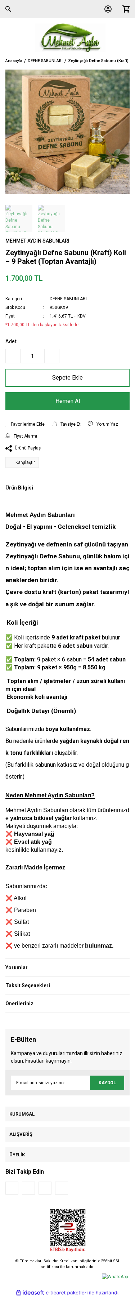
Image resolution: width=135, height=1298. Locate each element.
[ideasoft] (29, 1292)
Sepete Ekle (67, 377)
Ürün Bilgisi (19, 488)
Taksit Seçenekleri (27, 985)
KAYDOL (107, 1082)
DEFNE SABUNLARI (68, 298)
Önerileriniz (19, 1003)
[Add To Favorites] (25, 424)
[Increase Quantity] (52, 356)
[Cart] (124, 9)
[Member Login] (106, 9)
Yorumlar (16, 967)
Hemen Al (67, 401)
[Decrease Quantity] (13, 356)
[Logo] (68, 37)
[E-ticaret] (67, 1293)
